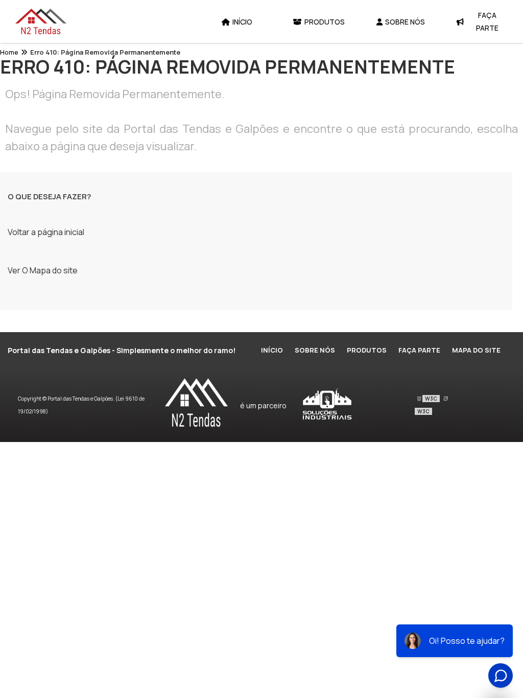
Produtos (324, 22)
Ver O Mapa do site (43, 270)
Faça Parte (487, 21)
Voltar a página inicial (46, 232)
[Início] (41, 21)
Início (242, 22)
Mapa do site (476, 350)
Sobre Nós (405, 22)
